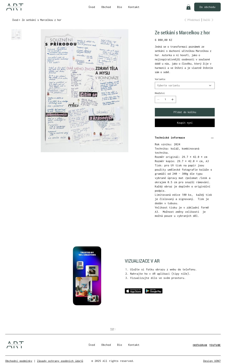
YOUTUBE (215, 345)
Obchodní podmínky (18, 360)
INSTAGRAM (200, 345)
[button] (188, 7)
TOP (112, 329)
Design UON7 (212, 360)
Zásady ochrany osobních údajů (60, 360)
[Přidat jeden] (172, 99)
